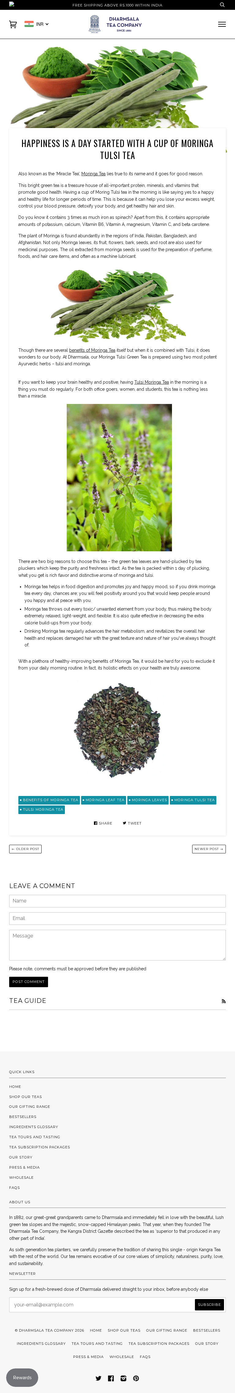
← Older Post (25, 849)
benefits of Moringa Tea (92, 350)
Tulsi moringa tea (43, 809)
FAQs (14, 1187)
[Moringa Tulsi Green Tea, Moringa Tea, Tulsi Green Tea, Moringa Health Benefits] (117, 728)
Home (15, 1087)
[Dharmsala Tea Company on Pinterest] (136, 1379)
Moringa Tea (93, 173)
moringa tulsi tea (194, 800)
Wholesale (21, 1177)
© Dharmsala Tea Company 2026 (49, 1330)
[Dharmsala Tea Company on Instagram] (123, 1379)
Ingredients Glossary (33, 1127)
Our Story (20, 1157)
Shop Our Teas (25, 1097)
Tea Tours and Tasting (34, 1137)
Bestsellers (22, 1117)
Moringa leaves (149, 800)
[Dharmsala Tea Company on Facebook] (111, 1379)
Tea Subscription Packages (39, 1147)
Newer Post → (209, 849)
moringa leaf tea (105, 800)
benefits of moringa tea (50, 800)
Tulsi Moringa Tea (151, 382)
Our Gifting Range (29, 1106)
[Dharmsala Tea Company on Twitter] (98, 1379)
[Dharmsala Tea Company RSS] (224, 1001)
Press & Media (24, 1167)
